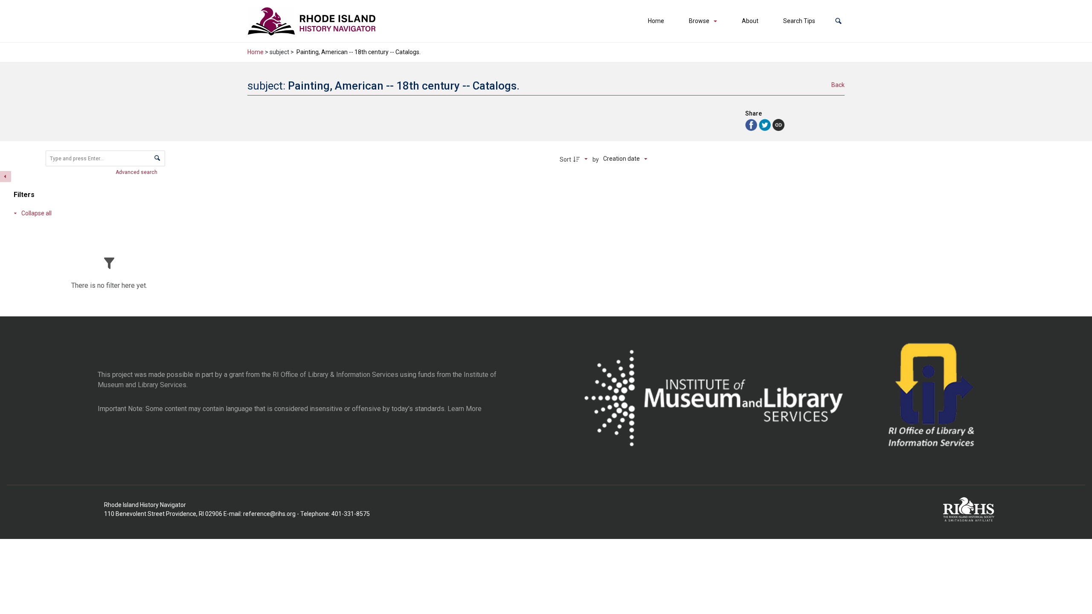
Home (656, 20)
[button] (838, 21)
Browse (699, 20)
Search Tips (799, 20)
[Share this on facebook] (752, 124)
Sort (565, 159)
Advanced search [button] (137, 172)
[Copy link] (778, 125)
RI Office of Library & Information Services (335, 375)
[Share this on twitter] (766, 124)
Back (838, 84)
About (750, 20)
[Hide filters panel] (5, 176)
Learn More (464, 409)
